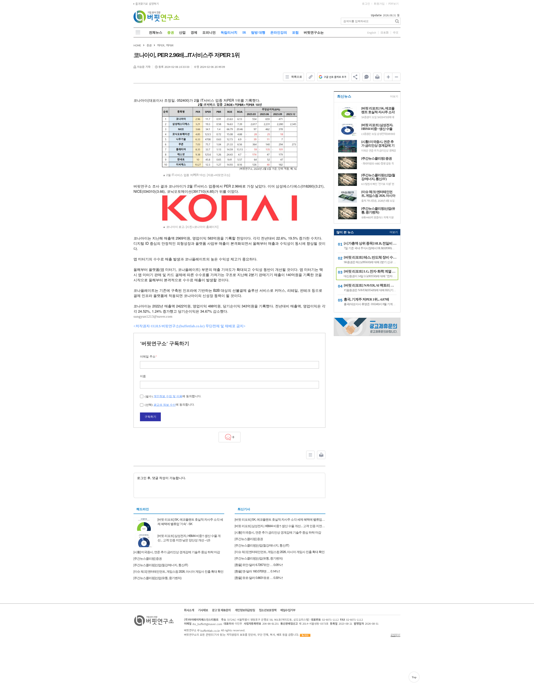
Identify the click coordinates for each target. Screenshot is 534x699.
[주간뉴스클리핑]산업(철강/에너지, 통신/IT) (378, 177)
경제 (194, 32)
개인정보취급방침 (245, 610)
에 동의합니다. (173, 396)
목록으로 (296, 76)
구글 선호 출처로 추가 (335, 77)
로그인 (366, 3)
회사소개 (189, 610)
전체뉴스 (155, 32)
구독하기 (150, 416)
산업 (182, 32)
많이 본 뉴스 (345, 232)
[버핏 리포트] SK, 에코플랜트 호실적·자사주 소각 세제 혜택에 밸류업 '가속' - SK (378, 110)
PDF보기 (393, 3)
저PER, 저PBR (165, 45)
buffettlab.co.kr (210, 630)
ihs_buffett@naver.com (207, 624)
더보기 (394, 96)
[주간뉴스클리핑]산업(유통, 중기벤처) (378, 210)
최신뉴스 (344, 96)
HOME (137, 45)
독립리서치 (229, 32)
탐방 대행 (258, 32)
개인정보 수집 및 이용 (168, 396)
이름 (143, 376)
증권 (170, 32)
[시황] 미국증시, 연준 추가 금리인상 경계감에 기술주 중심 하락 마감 (377, 143)
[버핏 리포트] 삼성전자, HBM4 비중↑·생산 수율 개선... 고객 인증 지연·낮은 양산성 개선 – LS (377, 127)
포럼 (295, 32)
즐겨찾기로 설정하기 (147, 4)
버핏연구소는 (314, 32)
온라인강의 (278, 32)
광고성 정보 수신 (165, 404)
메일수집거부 (287, 610)
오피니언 (209, 32)
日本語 (384, 32)
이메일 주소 (148, 356)
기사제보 (203, 610)
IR (244, 32)
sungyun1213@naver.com (153, 316)
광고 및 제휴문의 (221, 610)
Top (414, 677)
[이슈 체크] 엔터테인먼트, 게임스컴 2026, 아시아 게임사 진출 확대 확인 (378, 194)
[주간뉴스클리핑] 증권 (376, 158)
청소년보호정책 (267, 610)
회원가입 (379, 3)
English (371, 32)
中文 (395, 32)
